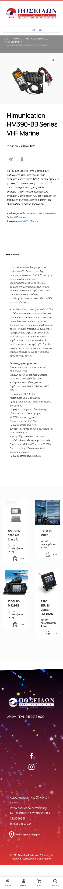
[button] (52, 59)
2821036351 (17, 818)
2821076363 (23, 813)
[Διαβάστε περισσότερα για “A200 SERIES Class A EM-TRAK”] (48, 633)
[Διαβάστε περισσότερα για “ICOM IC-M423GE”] (15, 625)
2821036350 (40, 813)
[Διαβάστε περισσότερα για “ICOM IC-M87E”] (48, 554)
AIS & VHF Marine (29, 221)
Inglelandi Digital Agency (38, 858)
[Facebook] (31, 755)
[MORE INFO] (22, 558)
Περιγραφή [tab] (12, 254)
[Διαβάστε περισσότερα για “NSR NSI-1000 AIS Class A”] (15, 558)
